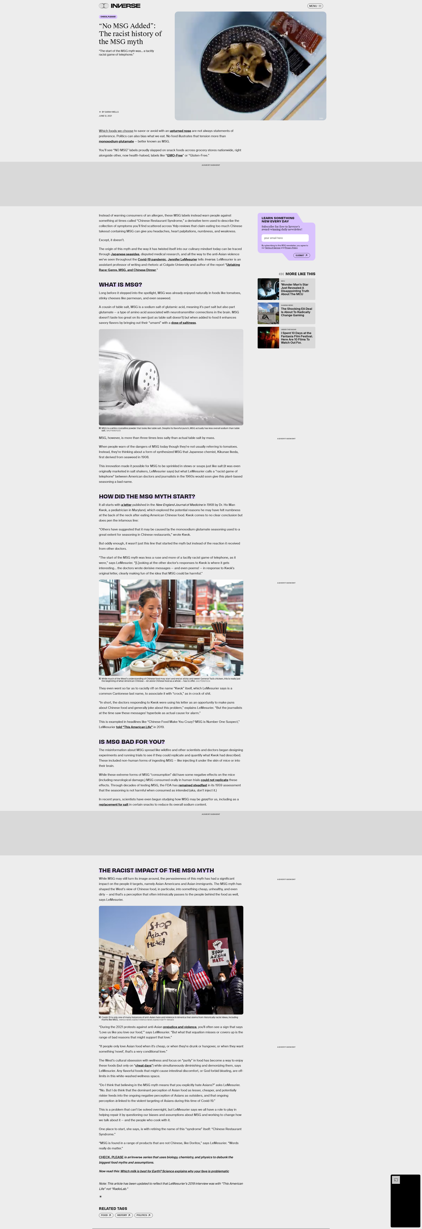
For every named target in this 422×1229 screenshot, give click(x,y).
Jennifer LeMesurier (182, 259)
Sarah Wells (112, 112)
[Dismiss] (416, 1178)
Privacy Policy (291, 247)
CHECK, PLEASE (111, 1157)
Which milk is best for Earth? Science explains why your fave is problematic (174, 1171)
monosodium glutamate (116, 141)
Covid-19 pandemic (152, 259)
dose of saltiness (183, 323)
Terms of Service (272, 247)
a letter (126, 505)
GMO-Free (175, 155)
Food (104, 1215)
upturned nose (180, 131)
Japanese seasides (125, 254)
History (122, 1215)
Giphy (321, 118)
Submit (300, 255)
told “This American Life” (134, 727)
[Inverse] (125, 6)
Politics (142, 1215)
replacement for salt (113, 804)
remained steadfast (193, 785)
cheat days (143, 1065)
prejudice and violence (179, 1027)
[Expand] (394, 1178)
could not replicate (214, 780)
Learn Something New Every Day (278, 219)
